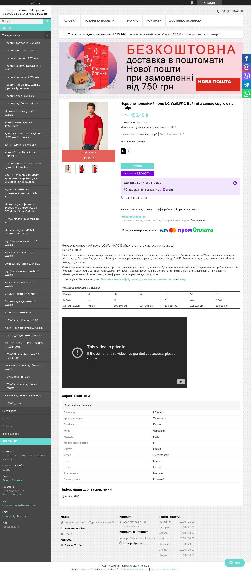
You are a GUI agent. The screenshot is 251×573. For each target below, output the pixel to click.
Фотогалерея (10, 433)
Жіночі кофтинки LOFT (18, 312)
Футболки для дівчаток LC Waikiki (21, 242)
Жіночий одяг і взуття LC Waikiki (20, 112)
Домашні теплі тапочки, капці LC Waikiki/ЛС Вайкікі (23, 135)
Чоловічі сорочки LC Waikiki (22, 77)
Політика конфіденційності (165, 569)
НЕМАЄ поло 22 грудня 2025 (22, 320)
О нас (5, 418)
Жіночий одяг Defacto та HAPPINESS (20, 154)
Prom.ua (144, 565)
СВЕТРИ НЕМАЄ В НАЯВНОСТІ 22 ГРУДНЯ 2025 (24, 344)
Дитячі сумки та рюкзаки (20, 144)
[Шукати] (47, 21)
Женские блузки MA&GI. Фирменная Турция (19, 231)
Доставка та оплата (185, 20)
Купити (137, 166)
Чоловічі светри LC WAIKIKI (21, 50)
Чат (237, 562)
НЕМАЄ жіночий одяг (17, 376)
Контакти (153, 20)
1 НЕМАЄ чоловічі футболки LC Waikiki (23, 367)
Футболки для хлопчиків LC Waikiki (22, 272)
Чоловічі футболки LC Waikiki (22, 43)
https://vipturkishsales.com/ (19, 505)
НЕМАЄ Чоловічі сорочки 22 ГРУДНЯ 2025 (22, 355)
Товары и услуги (12, 35)
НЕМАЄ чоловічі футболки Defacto (21, 386)
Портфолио (9, 410)
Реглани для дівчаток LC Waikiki (20, 254)
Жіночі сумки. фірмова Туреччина (18, 124)
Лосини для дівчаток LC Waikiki (24, 327)
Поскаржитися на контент (134, 569)
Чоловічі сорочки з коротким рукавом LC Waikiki (23, 165)
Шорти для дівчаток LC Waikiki (24, 335)
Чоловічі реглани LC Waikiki (22, 58)
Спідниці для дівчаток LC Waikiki (20, 303)
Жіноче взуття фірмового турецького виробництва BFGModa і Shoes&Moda (21, 207)
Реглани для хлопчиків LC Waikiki (20, 284)
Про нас (132, 20)
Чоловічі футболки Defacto (21, 103)
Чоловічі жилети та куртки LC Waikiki (23, 67)
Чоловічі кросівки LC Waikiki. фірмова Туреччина (22, 86)
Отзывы (7, 426)
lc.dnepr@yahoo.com (14, 516)
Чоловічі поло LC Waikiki (20, 96)
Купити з (130, 173)
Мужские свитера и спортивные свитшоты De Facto (21, 193)
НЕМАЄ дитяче (14, 403)
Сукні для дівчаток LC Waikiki (22, 263)
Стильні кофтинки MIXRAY (21, 293)
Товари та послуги (99, 20)
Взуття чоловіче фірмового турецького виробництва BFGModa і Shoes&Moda (22, 178)
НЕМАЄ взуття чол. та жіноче (23, 395)
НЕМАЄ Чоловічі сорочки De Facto (22, 220)
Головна (69, 20)
